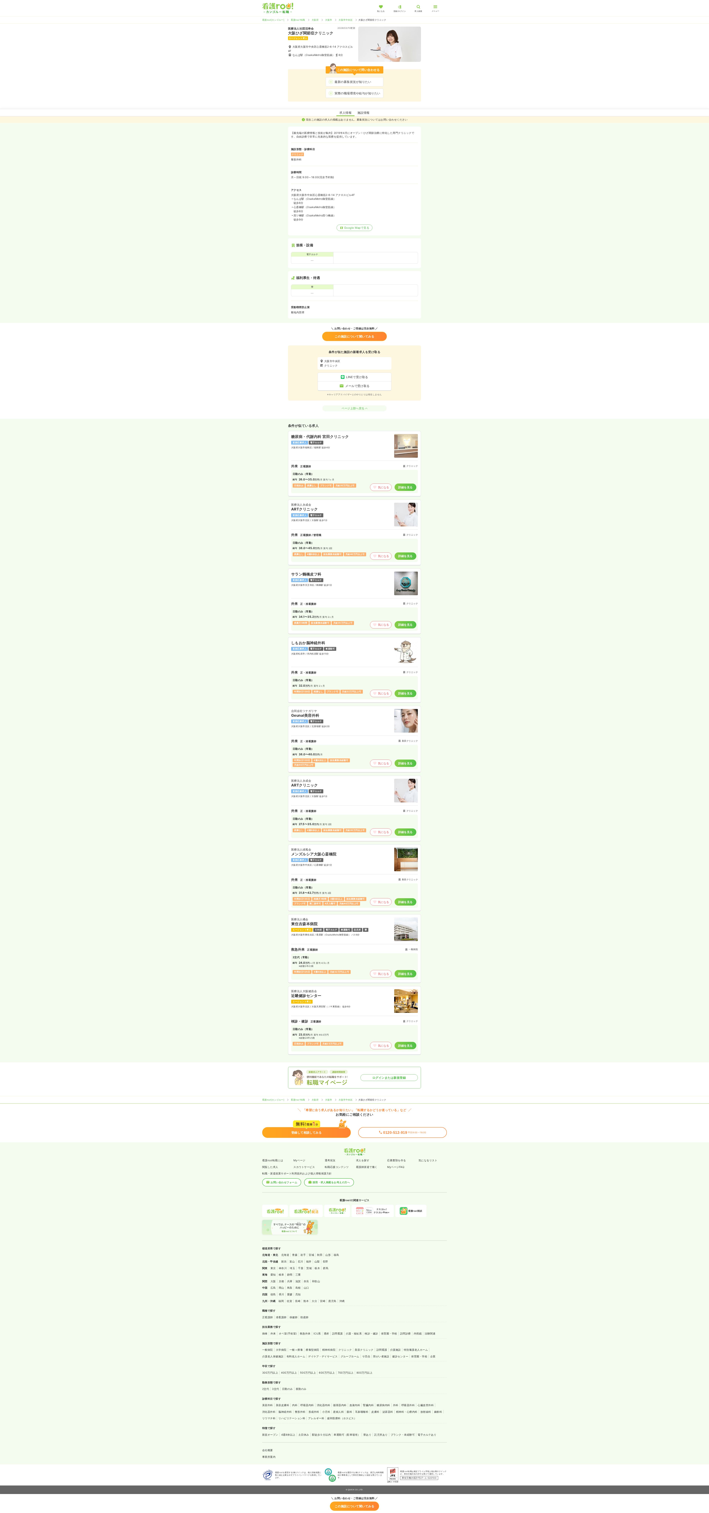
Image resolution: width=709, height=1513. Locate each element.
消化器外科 (268, 1411)
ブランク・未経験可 (403, 1434)
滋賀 (298, 1281)
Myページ (299, 1160)
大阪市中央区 (345, 19)
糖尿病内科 (383, 1405)
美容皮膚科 (282, 1405)
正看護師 (267, 1317)
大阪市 (328, 19)
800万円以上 (364, 1372)
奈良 (306, 1281)
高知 (298, 1294)
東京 (273, 1268)
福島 (336, 1254)
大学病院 (281, 1349)
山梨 (317, 1261)
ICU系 (317, 1333)
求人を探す (362, 1160)
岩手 (303, 1254)
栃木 (317, 1268)
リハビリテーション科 (291, 1418)
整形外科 (300, 1411)
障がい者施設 (381, 1356)
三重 (298, 1274)
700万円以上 (346, 1372)
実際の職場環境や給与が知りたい (357, 93)
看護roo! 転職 (298, 19)
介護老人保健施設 (273, 1356)
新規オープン (270, 1434)
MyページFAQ (395, 1166)
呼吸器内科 (307, 1405)
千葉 (300, 1268)
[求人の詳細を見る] (354, 463)
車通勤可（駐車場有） (347, 1434)
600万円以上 (327, 1372)
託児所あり (381, 1434)
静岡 (289, 1274)
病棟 (265, 1333)
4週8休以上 (288, 1434)
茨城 (309, 1268)
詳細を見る (405, 487)
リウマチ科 (268, 1418)
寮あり (367, 1434)
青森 (294, 1254)
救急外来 (305, 1333)
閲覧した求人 (270, 1166)
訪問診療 (405, 1333)
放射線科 (425, 1411)
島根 (298, 1287)
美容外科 (267, 1405)
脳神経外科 (285, 1411)
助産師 (304, 1317)
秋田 (319, 1254)
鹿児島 (332, 1301)
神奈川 (283, 1268)
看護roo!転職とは (272, 1160)
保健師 (293, 1317)
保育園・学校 (389, 1333)
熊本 (306, 1301)
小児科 (326, 1411)
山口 (306, 1287)
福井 (308, 1261)
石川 (300, 1261)
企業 (433, 1356)
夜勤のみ (301, 1388)
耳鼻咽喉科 (361, 1411)
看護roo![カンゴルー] (273, 19)
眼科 (349, 1411)
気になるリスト (428, 1160)
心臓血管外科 (426, 1405)
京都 (281, 1281)
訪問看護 (337, 1333)
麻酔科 (438, 1411)
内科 (294, 1405)
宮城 (311, 1254)
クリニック (345, 1349)
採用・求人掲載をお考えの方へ (331, 1182)
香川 (281, 1294)
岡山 (281, 1287)
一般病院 (267, 1349)
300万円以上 (270, 1372)
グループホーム (350, 1356)
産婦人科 (338, 1411)
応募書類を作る (396, 1160)
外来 (273, 1333)
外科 (395, 1405)
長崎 (297, 1301)
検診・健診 (371, 1333)
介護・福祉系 (354, 1333)
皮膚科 (375, 1411)
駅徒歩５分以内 (321, 1434)
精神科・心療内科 (406, 1411)
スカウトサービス (304, 1166)
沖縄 (342, 1301)
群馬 (325, 1268)
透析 (326, 1333)
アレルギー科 (316, 1418)
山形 (328, 1254)
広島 (273, 1287)
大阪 (273, 1281)
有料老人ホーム (296, 1356)
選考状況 (330, 1160)
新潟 (284, 1261)
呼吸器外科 (408, 1405)
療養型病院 (312, 1349)
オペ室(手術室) (288, 1333)
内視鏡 (418, 1333)
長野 (325, 1261)
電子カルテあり (427, 1434)
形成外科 (314, 1411)
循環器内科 (339, 1405)
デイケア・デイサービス (323, 1356)
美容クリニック (364, 1349)
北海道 (285, 1254)
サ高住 (366, 1356)
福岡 (281, 1301)
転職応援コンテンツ (337, 1166)
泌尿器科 (387, 1411)
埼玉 (292, 1268)
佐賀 (289, 1301)
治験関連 (430, 1333)
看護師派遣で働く (366, 1166)
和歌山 (316, 1281)
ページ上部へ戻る (353, 408)
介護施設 (395, 1349)
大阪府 (315, 19)
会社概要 (267, 1450)
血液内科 (355, 1405)
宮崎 (322, 1301)
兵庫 (289, 1281)
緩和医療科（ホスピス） (342, 1418)
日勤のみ (287, 1388)
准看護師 (281, 1317)
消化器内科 (323, 1405)
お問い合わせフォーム (283, 1182)
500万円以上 (308, 1372)
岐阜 (281, 1274)
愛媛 (289, 1294)
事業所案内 (268, 1456)
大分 (314, 1301)
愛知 (273, 1274)
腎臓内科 (368, 1405)
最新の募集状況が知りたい (353, 82)
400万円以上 (289, 1372)
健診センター (400, 1356)
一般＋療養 (296, 1349)
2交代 (265, 1388)
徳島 (273, 1294)
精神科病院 (328, 1349)
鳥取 (289, 1287)
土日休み (303, 1434)
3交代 (275, 1388)
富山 (292, 1261)
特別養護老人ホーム (416, 1349)
